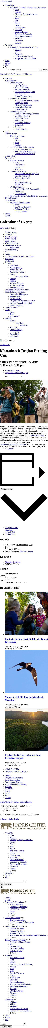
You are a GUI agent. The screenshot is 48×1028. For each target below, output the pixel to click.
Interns (12, 853)
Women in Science (12, 243)
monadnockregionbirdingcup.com (13, 444)
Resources (9, 873)
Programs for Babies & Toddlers (22, 301)
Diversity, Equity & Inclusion (21, 840)
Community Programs (18, 907)
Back (13, 871)
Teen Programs (16, 296)
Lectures (8, 234)
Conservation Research (14, 782)
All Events (5, 345)
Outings (8, 263)
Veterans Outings (16, 283)
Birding (13, 279)
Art (6, 252)
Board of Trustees (17, 973)
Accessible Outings (17, 272)
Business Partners (17, 860)
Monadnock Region (12, 562)
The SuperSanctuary (18, 920)
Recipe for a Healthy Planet (20, 1011)
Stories (7, 1017)
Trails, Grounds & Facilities (15, 784)
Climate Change (11, 307)
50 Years (8, 787)
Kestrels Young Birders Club (21, 303)
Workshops (9, 261)
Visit (6, 795)
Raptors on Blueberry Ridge (16, 373)
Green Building (16, 946)
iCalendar (8, 530)
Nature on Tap (10, 239)
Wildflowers (14, 316)
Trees (12, 314)
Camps (12, 911)
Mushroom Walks (17, 285)
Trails (12, 944)
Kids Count (14, 248)
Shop (12, 844)
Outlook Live (10, 534)
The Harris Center (17, 851)
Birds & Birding (16, 330)
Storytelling (9, 259)
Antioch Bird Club (36, 435)
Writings (13, 1002)
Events (7, 791)
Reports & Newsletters (18, 864)
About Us (9, 789)
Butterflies (19, 323)
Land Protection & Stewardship (22, 922)
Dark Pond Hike (12, 370)
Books (7, 254)
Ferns (12, 312)
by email (10, 449)
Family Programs (16, 305)
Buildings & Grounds (18, 862)
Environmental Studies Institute (17, 290)
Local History (10, 241)
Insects (12, 321)
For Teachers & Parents (19, 1009)
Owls (17, 332)
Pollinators (14, 336)
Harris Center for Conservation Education (16, 74)
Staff (12, 846)
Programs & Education (14, 778)
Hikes (12, 274)
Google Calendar (11, 528)
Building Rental (16, 951)
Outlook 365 (10, 532)
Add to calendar (6, 489)
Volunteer (13, 857)
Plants (7, 310)
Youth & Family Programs (15, 292)
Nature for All (15, 270)
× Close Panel (6, 884)
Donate (8, 798)
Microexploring (16, 267)
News (7, 793)
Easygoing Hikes (21, 276)
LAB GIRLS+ (15, 299)
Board (12, 849)
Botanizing (14, 265)
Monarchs (23, 325)
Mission (13, 837)
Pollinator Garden (17, 949)
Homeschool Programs (19, 294)
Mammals (13, 327)
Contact (8, 775)
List (1, 228)
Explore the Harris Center (20, 942)
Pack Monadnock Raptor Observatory (19, 256)
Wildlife (8, 318)
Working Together (17, 933)
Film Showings (11, 236)
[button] (24, 902)
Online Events (10, 232)
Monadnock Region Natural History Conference (28, 935)
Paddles (13, 281)
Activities (13, 1006)
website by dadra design (9, 819)
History (13, 842)
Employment (15, 855)
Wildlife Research (17, 929)
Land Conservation (12, 780)
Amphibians (14, 334)
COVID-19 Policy (17, 991)
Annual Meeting (11, 250)
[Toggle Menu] (1, 887)
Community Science (13, 245)
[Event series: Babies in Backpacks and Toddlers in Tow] (23, 649)
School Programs (16, 904)
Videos (12, 1004)
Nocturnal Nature (16, 287)
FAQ (12, 835)
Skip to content (6, 1)
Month (6, 228)
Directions (14, 866)
